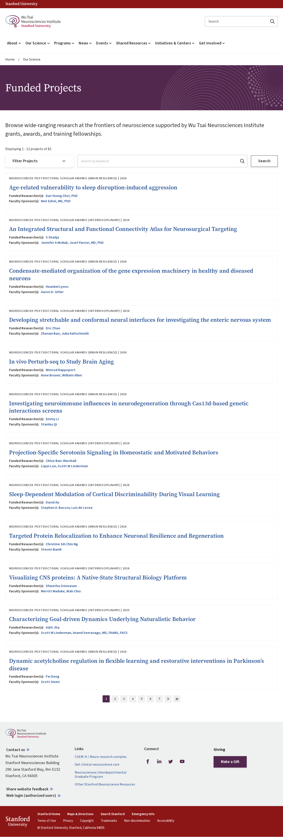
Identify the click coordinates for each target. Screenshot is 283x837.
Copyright (87, 821)
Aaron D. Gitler (52, 292)
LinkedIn (159, 761)
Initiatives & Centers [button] (173, 43)
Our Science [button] (35, 43)
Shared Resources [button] (131, 43)
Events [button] (102, 43)
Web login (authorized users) (31, 795)
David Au (52, 502)
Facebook (147, 761)
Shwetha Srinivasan (61, 585)
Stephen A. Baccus (55, 507)
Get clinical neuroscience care (97, 765)
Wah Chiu (73, 591)
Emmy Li (52, 419)
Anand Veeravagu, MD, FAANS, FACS (100, 632)
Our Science (31, 59)
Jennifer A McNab (54, 242)
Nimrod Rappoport (60, 370)
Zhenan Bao (50, 333)
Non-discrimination (137, 821)
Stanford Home (48, 814)
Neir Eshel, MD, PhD (56, 201)
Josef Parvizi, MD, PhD (86, 242)
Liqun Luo (48, 466)
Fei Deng (52, 676)
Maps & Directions (80, 814)
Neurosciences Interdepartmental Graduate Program (100, 774)
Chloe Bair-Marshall (61, 460)
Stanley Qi (49, 424)
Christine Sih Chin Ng (62, 544)
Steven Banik (51, 549)
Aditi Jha (52, 627)
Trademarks (109, 821)
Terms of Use (46, 821)
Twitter (170, 761)
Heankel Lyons (57, 286)
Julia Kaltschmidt (75, 333)
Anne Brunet (51, 375)
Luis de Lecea (81, 507)
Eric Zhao (53, 328)
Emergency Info (143, 814)
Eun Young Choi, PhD (62, 195)
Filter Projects (25, 161)
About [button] (12, 43)
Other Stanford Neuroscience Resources (105, 784)
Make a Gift (230, 762)
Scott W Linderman (73, 466)
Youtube (182, 761)
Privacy (68, 821)
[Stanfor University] (21, 4)
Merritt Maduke (53, 591)
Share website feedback (27, 789)
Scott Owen (50, 681)
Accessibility (165, 821)
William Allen (72, 375)
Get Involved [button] (210, 43)
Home (10, 59)
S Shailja (52, 237)
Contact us (15, 750)
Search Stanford (113, 814)
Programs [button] (62, 43)
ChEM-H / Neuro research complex (100, 757)
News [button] (83, 43)
